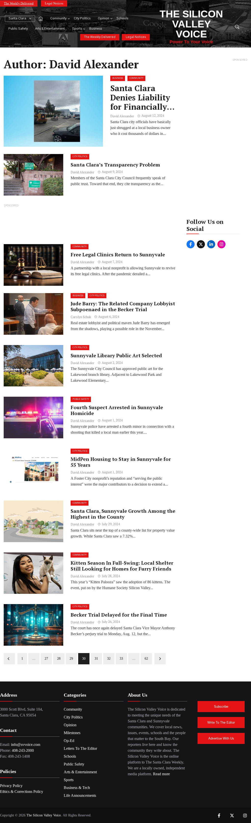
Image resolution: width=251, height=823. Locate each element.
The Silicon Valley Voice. (44, 815)
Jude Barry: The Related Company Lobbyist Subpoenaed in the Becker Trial (123, 306)
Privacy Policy (11, 786)
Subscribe (221, 706)
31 (96, 658)
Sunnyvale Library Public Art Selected (116, 355)
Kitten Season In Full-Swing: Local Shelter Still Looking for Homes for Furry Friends (122, 566)
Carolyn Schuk (81, 317)
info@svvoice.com (25, 744)
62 (146, 658)
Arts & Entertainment (50, 28)
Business (95, 28)
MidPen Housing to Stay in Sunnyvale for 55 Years (121, 462)
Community (58, 18)
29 (71, 658)
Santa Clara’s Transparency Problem (115, 164)
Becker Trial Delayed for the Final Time (119, 614)
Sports (77, 28)
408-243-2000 (23, 750)
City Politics (82, 18)
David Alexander (122, 116)
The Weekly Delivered (19, 3)
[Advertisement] (90, 223)
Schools (122, 18)
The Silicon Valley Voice (191, 24)
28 (59, 658)
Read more (161, 774)
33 (121, 658)
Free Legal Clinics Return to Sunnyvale (118, 254)
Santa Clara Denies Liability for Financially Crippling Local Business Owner (140, 107)
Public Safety (18, 28)
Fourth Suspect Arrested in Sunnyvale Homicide (117, 410)
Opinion (103, 18)
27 (46, 658)
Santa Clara (17, 18)
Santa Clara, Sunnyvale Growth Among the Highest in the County (123, 514)
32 (109, 658)
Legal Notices (54, 3)
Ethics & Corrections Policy (21, 791)
